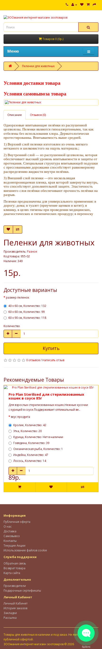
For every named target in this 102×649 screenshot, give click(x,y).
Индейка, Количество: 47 (30, 455)
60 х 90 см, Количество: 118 (27, 318)
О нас (8, 526)
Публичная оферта (17, 522)
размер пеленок (17, 297)
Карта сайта (12, 573)
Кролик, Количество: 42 (29, 425)
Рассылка (10, 618)
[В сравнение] (17, 229)
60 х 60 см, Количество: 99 (26, 312)
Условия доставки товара (32, 83)
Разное (32, 252)
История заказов (15, 608)
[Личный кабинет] (74, 5)
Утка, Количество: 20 (27, 431)
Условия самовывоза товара (35, 94)
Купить (51, 348)
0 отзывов (33, 360)
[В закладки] (8, 229)
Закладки (10, 613)
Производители (15, 586)
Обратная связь (15, 563)
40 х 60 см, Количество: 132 (27, 306)
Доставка (10, 531)
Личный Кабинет (16, 603)
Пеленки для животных (38, 66)
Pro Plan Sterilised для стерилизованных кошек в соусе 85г (46, 396)
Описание (14, 115)
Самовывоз (11, 536)
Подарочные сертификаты (22, 591)
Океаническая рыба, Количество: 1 (38, 449)
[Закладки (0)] (81, 5)
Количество (12, 326)
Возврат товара (14, 568)
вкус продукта (20, 417)
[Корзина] (88, 5)
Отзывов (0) (38, 115)
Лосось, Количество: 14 (29, 461)
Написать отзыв (53, 360)
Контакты (10, 541)
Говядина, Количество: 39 (31, 443)
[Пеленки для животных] (51, 102)
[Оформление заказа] (94, 5)
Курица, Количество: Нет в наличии (38, 437)
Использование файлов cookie (25, 550)
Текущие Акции (14, 546)
